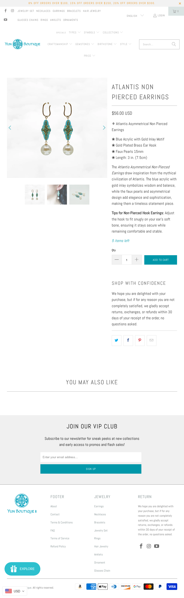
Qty (114, 250)
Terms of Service (59, 538)
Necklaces (43, 11)
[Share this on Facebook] (128, 340)
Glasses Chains (28, 20)
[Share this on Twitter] (116, 340)
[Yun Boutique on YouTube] (5, 20)
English (132, 16)
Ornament (99, 562)
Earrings (59, 11)
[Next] (103, 128)
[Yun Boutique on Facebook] (5, 11)
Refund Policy (58, 546)
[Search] (174, 44)
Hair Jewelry (92, 11)
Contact (55, 514)
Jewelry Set (26, 11)
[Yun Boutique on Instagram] (12, 11)
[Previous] (10, 128)
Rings (44, 20)
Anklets (55, 20)
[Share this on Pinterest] (140, 340)
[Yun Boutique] (22, 44)
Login (161, 15)
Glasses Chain (102, 570)
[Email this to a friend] (151, 340)
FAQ (52, 530)
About (53, 506)
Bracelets (74, 11)
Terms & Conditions (61, 522)
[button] (75, 33)
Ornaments (70, 20)
